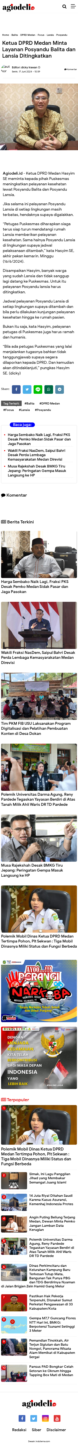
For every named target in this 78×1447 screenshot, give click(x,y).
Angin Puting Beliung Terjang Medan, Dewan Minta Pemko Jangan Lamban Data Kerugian (52, 1223)
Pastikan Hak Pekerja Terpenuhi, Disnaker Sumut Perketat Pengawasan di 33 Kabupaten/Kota (51, 1302)
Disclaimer (56, 1430)
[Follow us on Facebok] (22, 1418)
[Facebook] (16, 389)
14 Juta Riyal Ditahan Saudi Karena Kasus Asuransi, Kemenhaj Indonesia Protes (51, 1200)
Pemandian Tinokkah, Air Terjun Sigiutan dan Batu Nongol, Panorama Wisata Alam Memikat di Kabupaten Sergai (52, 1348)
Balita (14, 34)
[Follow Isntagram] (45, 1418)
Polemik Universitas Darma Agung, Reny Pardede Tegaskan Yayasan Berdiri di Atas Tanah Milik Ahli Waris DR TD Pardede (38, 799)
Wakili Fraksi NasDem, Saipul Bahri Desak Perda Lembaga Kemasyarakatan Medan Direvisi (36, 455)
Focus (41, 34)
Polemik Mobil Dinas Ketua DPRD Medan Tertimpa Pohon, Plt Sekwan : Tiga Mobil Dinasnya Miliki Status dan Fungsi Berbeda (39, 941)
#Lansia (24, 410)
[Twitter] (27, 389)
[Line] (38, 389)
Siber (36, 1430)
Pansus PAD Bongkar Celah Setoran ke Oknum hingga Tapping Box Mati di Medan (51, 1371)
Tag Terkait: (11, 403)
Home (5, 34)
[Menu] (74, 6)
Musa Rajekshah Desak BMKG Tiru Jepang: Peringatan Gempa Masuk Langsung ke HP (37, 471)
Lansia (50, 34)
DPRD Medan (27, 34)
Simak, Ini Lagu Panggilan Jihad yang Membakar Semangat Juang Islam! (49, 1178)
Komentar (72, 69)
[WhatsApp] (48, 389)
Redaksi (19, 1430)
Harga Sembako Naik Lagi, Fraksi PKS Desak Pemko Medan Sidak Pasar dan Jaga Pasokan (39, 439)
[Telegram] (59, 389)
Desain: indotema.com (39, 1441)
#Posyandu (43, 410)
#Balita (29, 403)
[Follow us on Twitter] (33, 1418)
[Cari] (64, 6)
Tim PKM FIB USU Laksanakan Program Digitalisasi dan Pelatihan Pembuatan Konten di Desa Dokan (36, 728)
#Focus (8, 410)
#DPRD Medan (49, 403)
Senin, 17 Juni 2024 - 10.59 (26, 71)
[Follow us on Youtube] (57, 1418)
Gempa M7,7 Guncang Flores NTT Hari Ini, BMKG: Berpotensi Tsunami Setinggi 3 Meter (52, 1324)
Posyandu (61, 34)
